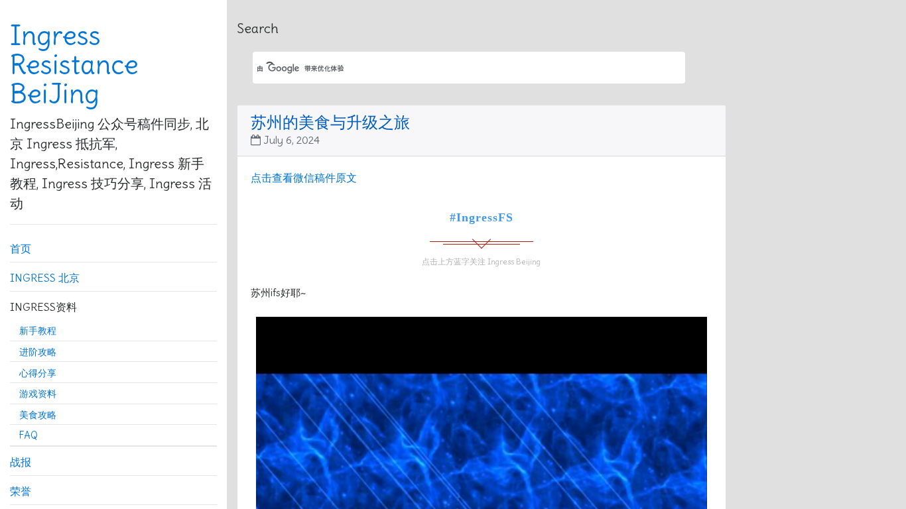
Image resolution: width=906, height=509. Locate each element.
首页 (20, 248)
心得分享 (37, 373)
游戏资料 (37, 394)
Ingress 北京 (45, 277)
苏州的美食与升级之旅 (330, 122)
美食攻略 (37, 415)
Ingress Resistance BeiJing (74, 65)
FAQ (28, 435)
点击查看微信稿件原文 (304, 177)
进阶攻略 (37, 352)
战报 (20, 462)
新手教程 (37, 331)
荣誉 (20, 491)
